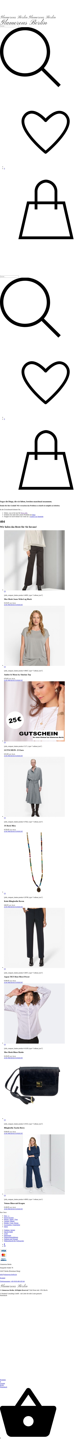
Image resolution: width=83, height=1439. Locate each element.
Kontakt (2, 1278)
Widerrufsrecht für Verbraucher (14, 1241)
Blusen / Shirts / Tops (11, 1219)
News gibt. (24, 513)
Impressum (7, 1235)
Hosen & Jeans (9, 1217)
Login (6, 12)
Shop (33, 515)
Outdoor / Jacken (9, 1230)
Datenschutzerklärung (11, 1237)
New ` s (6, 1216)
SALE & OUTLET (10, 273)
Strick (6, 1227)
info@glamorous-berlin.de (8, 1274)
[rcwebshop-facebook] (4, 1244)
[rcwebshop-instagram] (4, 1246)
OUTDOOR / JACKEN (12, 271)
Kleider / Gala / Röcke (11, 1223)
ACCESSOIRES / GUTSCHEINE (15, 267)
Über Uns (7, 9)
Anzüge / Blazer (9, 1221)
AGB (6, 1234)
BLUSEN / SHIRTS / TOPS (13, 262)
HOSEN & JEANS (10, 260)
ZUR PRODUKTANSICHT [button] (13, 756)
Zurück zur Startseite (36, 516)
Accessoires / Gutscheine (12, 1225)
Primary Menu (5, 5)
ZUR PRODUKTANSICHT (13, 605)
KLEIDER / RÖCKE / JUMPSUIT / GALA (18, 266)
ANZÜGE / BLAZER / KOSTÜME (16, 264)
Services (6, 11)
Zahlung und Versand (11, 1239)
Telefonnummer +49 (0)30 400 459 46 (12, 1281)
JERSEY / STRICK (10, 269)
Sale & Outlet (8, 1232)
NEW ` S (7, 258)
